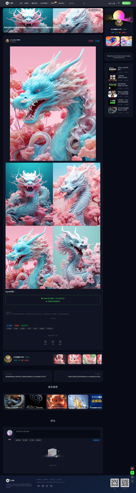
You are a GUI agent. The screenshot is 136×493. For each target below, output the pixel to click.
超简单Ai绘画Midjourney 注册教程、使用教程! (123, 85)
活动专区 (61, 3)
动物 (17, 325)
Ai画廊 (26, 3)
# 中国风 (9, 328)
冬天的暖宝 (13, 40)
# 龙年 (29, 328)
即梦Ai (53, 2)
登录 (110, 3)
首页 (21, 3)
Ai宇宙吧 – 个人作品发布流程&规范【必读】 (123, 101)
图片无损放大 (126, 3)
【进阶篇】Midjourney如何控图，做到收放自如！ (123, 78)
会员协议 (52, 479)
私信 (98, 41)
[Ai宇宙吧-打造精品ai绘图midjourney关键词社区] (10, 480)
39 (16, 360)
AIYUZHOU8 (49, 482)
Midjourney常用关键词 (123, 68)
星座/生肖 (25, 325)
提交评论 (96, 440)
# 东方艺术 (49, 328)
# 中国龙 (22, 328)
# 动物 (15, 328)
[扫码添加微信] (132, 477)
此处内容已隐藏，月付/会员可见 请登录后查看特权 (53, 299)
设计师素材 (44, 3)
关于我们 (59, 479)
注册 (113, 3)
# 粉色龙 (42, 328)
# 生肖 (35, 328)
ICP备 (55, 482)
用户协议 (45, 479)
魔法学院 (34, 3)
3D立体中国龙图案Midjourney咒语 (123, 109)
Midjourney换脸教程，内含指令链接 (123, 93)
